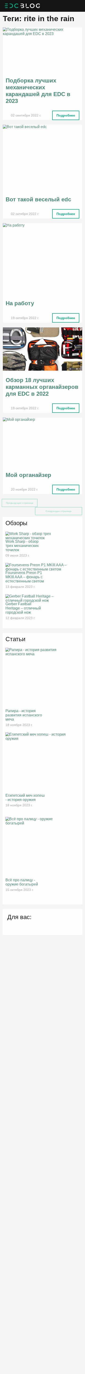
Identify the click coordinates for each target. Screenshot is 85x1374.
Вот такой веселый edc (38, 199)
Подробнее (65, 115)
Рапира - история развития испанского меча (23, 715)
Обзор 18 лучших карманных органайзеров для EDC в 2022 (42, 387)
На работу (20, 303)
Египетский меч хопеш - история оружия (25, 797)
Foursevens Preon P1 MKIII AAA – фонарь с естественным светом (24, 577)
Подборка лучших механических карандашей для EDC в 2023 (38, 90)
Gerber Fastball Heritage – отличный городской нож (23, 608)
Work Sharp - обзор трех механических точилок (22, 545)
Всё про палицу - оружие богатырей (21, 882)
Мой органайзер (28, 475)
